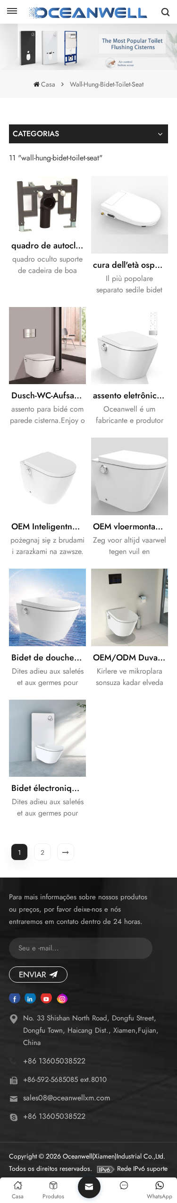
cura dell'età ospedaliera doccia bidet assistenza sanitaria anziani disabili (130, 265)
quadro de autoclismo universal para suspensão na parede (48, 245)
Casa (48, 84)
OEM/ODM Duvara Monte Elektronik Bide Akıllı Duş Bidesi (130, 657)
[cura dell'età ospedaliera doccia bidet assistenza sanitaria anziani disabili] (130, 215)
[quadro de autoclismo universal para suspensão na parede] (47, 205)
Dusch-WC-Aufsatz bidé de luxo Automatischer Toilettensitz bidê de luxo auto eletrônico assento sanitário (48, 395)
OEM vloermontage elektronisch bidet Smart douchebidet (130, 526)
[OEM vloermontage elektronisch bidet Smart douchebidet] (130, 476)
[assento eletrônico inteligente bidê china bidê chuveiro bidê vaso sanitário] (130, 346)
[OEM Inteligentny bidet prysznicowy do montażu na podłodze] (47, 476)
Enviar (32, 974)
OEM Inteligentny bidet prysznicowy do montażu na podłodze (48, 526)
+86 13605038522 (54, 1060)
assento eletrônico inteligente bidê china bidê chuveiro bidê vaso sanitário (130, 395)
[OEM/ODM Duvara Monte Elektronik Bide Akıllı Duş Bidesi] (130, 607)
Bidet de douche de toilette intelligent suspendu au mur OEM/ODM (48, 657)
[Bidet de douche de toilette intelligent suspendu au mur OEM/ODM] (47, 607)
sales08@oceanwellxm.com (66, 1097)
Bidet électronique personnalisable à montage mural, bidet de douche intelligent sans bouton (48, 788)
